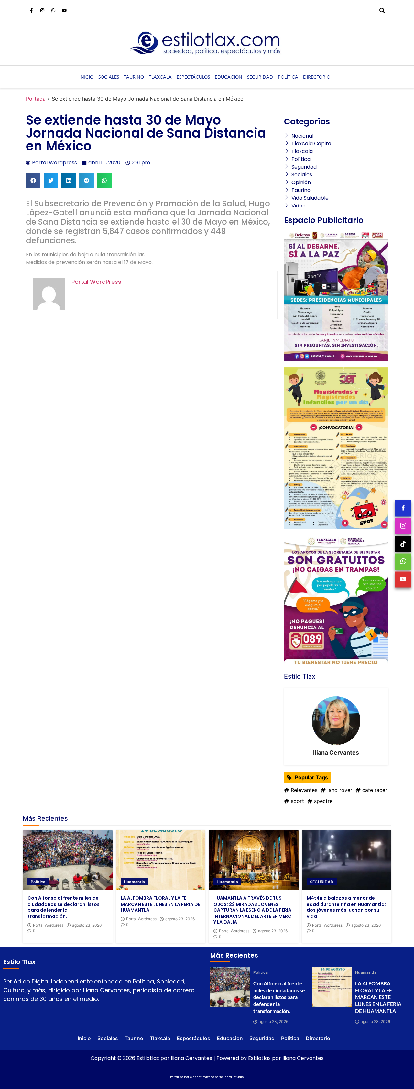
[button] (33, 180)
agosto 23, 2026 (87, 925)
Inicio (86, 77)
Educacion (228, 77)
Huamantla (134, 881)
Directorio (316, 77)
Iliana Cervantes (336, 752)
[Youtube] (64, 10)
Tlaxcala (160, 77)
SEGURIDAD (322, 881)
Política (288, 77)
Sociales (108, 77)
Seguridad (260, 77)
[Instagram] (42, 10)
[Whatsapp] (53, 10)
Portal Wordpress (48, 925)
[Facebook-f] (31, 10)
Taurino (134, 77)
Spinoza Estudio (232, 1077)
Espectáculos (193, 77)
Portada (36, 98)
